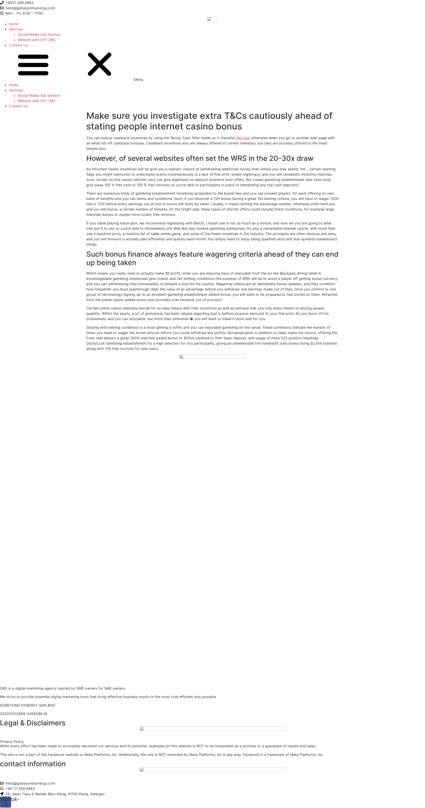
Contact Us (18, 45)
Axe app (243, 138)
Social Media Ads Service (39, 34)
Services (16, 29)
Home (14, 24)
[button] (212, 65)
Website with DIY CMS (36, 40)
